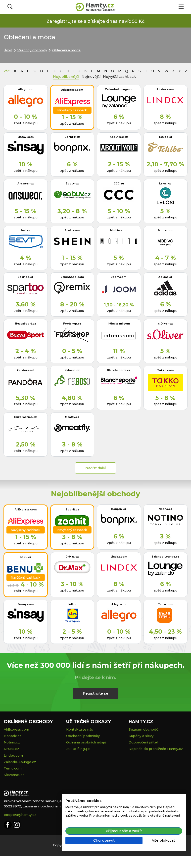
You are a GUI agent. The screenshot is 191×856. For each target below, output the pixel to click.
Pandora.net (25, 370)
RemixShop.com (72, 277)
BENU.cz (26, 557)
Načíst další (95, 468)
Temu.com (165, 604)
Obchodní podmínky (83, 736)
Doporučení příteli (143, 742)
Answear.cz (25, 183)
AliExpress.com (72, 89)
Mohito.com (118, 230)
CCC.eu (119, 183)
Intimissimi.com (119, 323)
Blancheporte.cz (119, 370)
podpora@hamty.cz (20, 815)
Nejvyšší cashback (119, 76)
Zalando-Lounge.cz (119, 89)
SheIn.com (72, 230)
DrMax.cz (72, 556)
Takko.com (165, 370)
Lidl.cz (72, 604)
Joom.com (118, 277)
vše (7, 71)
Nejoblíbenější (66, 76)
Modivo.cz (165, 230)
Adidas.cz (165, 277)
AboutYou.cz (119, 137)
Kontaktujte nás (79, 729)
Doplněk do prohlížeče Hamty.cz (156, 749)
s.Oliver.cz (165, 323)
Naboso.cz (72, 370)
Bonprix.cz (72, 137)
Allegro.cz (25, 89)
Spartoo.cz (26, 277)
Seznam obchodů (143, 729)
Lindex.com (165, 89)
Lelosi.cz (165, 183)
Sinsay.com (25, 137)
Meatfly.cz (72, 417)
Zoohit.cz (72, 509)
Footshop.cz (72, 323)
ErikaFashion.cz (25, 417)
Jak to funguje (78, 749)
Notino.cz (165, 509)
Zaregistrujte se (65, 21)
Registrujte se (95, 693)
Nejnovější (91, 76)
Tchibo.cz (165, 137)
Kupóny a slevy (141, 736)
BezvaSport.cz (25, 323)
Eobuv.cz (72, 183)
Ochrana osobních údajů (86, 742)
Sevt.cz (25, 230)
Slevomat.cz (14, 775)
